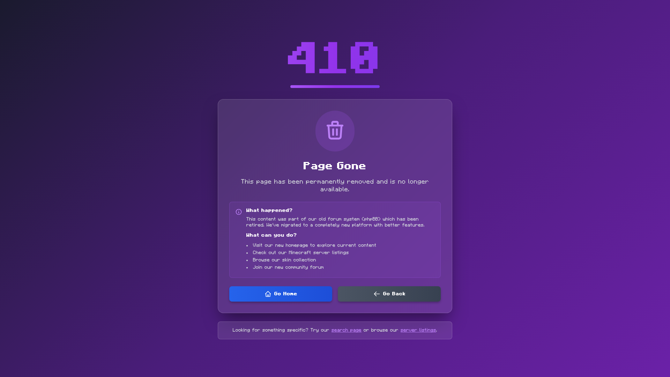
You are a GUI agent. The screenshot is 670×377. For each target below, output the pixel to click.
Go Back (394, 293)
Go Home (285, 293)
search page (347, 330)
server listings (418, 330)
